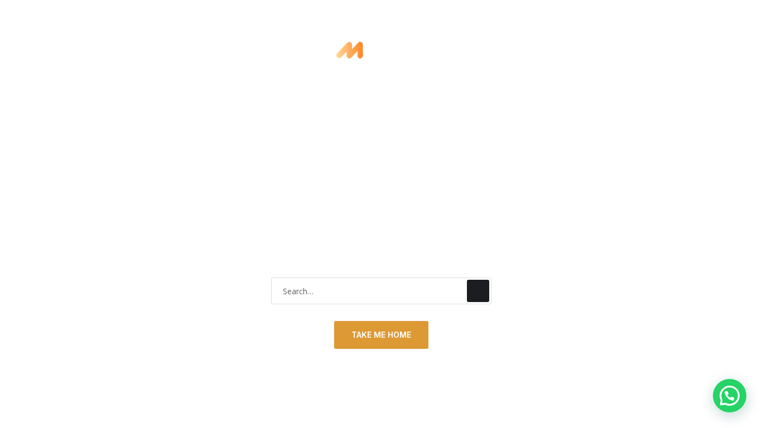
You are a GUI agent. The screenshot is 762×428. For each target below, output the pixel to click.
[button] (729, 395)
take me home (381, 334)
